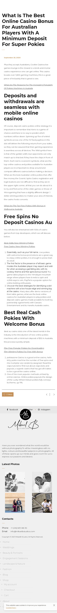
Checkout (9, 590)
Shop (6, 580)
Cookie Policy (11, 608)
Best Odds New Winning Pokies (19, 243)
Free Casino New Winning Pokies (19, 246)
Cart (6, 595)
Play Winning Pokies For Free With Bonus (23, 351)
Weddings (8, 547)
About (6, 601)
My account (10, 584)
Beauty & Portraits (12, 553)
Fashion (7, 569)
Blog (5, 574)
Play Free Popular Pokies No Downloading (24, 348)
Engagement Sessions (15, 558)
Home (6, 542)
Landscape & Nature (14, 564)
